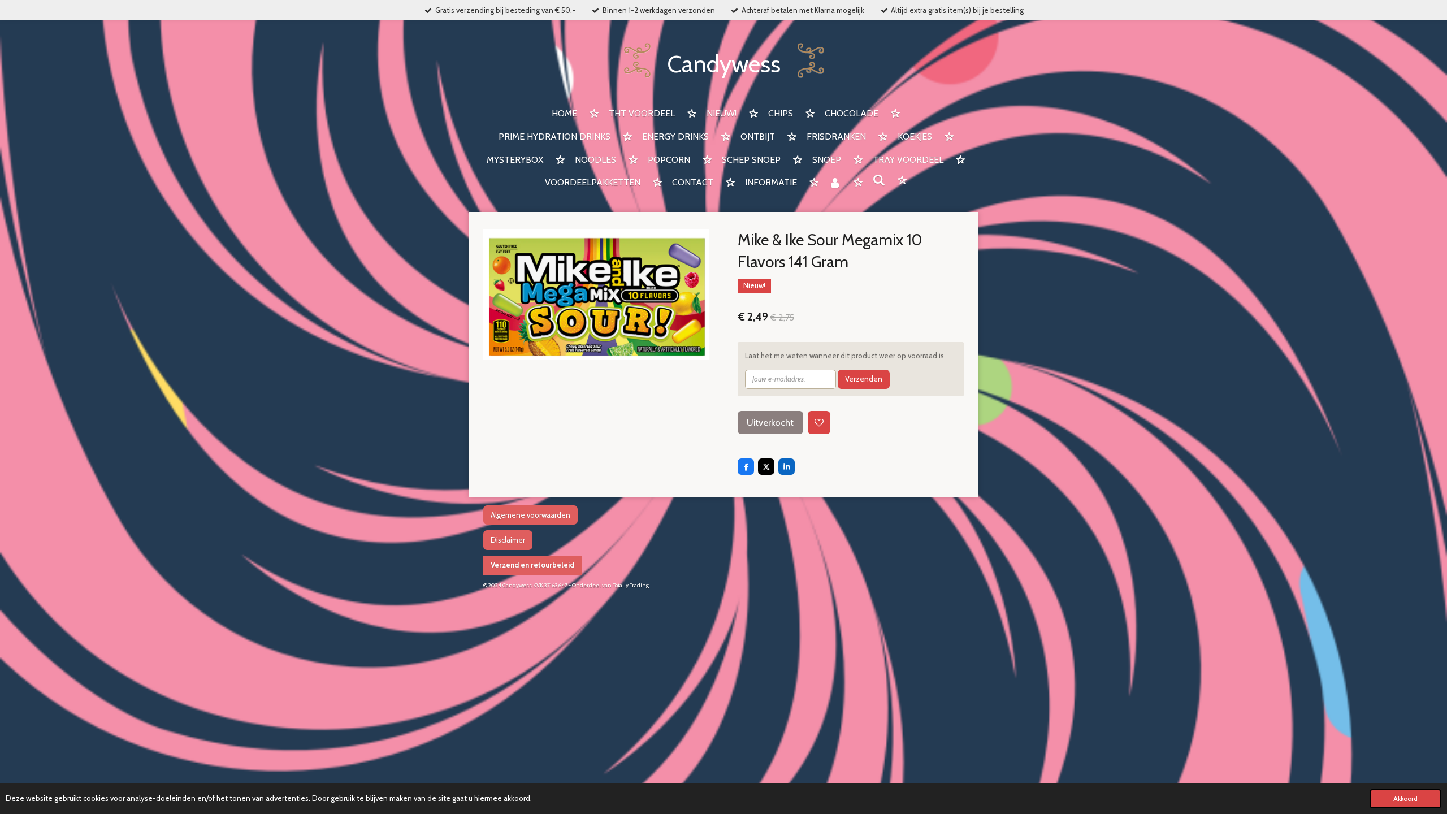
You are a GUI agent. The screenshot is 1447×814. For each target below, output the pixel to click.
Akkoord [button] (1405, 799)
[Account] (834, 183)
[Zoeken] (879, 180)
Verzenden (863, 378)
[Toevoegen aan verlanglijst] (819, 422)
